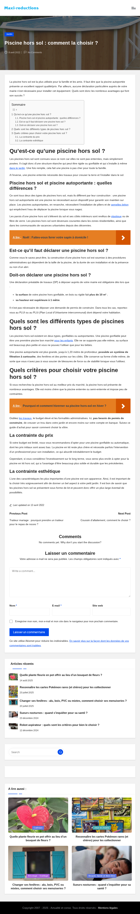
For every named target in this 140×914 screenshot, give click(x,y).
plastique (116, 216)
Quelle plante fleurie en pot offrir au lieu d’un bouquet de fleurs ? (61, 674)
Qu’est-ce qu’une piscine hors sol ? (32, 114)
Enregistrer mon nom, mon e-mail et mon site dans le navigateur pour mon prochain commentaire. (66, 621)
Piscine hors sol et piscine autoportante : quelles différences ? (49, 118)
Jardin (9, 34)
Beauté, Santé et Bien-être (102, 876)
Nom (13, 605)
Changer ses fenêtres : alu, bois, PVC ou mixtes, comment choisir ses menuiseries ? (73, 700)
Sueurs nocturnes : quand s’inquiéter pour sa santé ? (54, 712)
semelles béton (120, 204)
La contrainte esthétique (31, 140)
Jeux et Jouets (101, 828)
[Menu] (133, 8)
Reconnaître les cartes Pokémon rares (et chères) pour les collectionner (65, 687)
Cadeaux (38, 828)
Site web (97, 605)
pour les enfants (63, 340)
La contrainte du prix (29, 137)
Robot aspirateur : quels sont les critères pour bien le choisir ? (59, 724)
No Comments (35, 52)
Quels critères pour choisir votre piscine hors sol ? (40, 133)
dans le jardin (17, 168)
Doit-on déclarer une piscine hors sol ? (38, 125)
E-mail (56, 605)
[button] (60, 752)
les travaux (25, 418)
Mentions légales (108, 907)
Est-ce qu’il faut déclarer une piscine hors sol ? (42, 121)
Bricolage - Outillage (38, 876)
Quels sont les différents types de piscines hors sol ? (42, 129)
